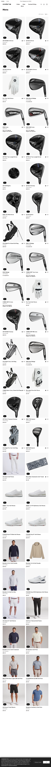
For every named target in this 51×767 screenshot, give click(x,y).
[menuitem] (22, 6)
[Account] (43, 4)
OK (46, 762)
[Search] (41, 4)
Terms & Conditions (13, 765)
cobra (2, 1)
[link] (18, 4)
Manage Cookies (38, 762)
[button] (32, 4)
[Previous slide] (5, 28)
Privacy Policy (4, 765)
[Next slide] (23, 28)
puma (7, 1)
